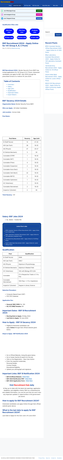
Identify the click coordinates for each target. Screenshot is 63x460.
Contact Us (53, 458)
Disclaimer (59, 458)
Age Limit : (11, 88)
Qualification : (12, 90)
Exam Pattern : (12, 94)
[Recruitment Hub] (7, 2)
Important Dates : (13, 92)
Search (47, 32)
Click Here (26, 377)
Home (10, 5)
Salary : (10, 86)
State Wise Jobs (46, 5)
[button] (61, 5)
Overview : (11, 84)
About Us (48, 458)
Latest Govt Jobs (17, 5)
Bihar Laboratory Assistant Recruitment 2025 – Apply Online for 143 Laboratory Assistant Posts (53, 59)
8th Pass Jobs (27, 5)
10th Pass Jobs (35, 5)
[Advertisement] (21, 60)
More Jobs (55, 5)
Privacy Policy (42, 458)
